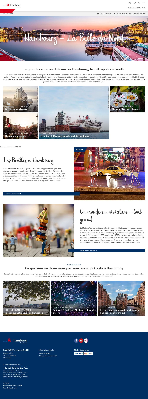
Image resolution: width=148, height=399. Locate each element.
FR (143, 3)
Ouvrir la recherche (139, 3)
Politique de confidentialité (48, 356)
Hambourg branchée (20, 126)
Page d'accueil (8, 13)
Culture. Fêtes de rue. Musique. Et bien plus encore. (74, 298)
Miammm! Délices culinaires (127, 99)
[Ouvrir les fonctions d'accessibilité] (129, 3)
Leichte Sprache (105, 13)
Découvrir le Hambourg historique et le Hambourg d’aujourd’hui (121, 298)
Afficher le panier (134, 3)
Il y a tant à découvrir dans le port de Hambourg (74, 112)
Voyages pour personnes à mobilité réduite (130, 13)
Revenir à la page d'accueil (38, 340)
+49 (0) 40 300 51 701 (136, 8)
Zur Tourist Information (11, 364)
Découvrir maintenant (74, 173)
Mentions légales (44, 353)
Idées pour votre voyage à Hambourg (26, 298)
